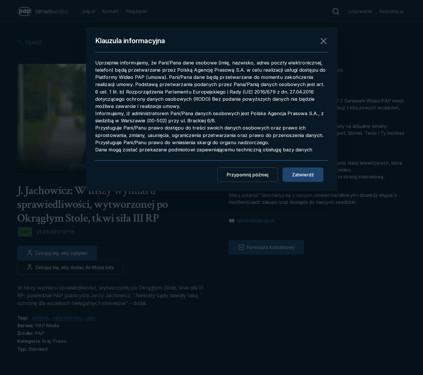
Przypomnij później (247, 175)
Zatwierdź (303, 175)
